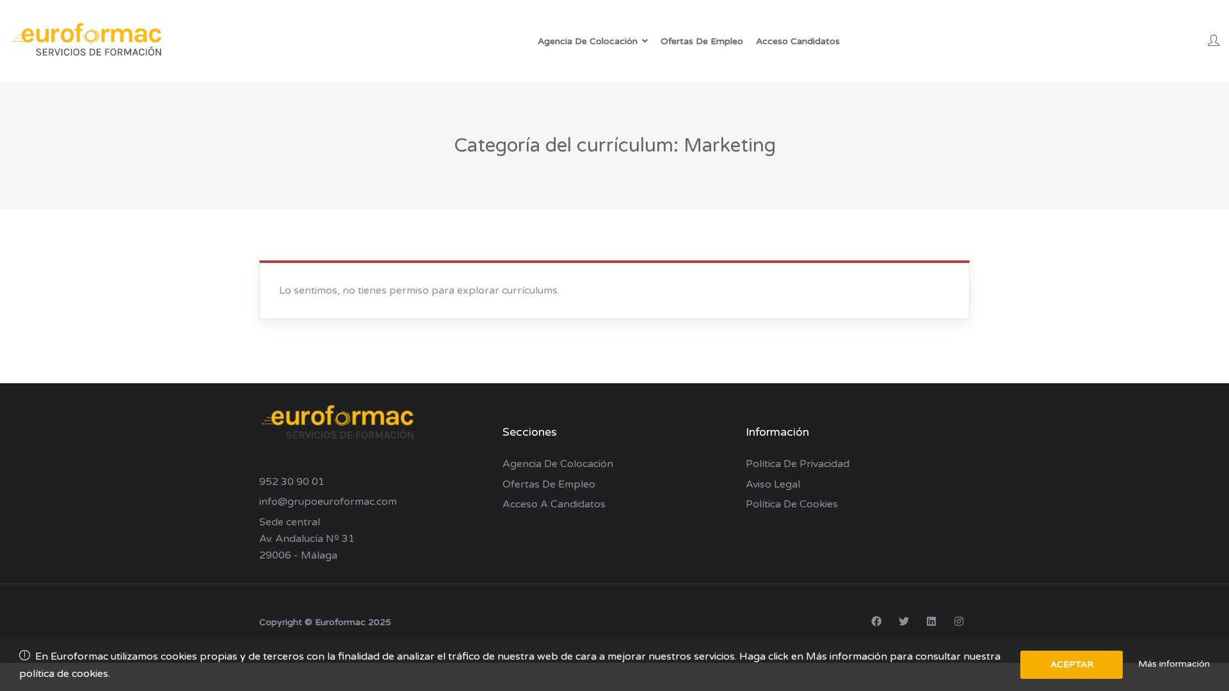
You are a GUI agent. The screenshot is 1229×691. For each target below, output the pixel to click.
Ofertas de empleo (548, 484)
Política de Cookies (792, 504)
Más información (1174, 663)
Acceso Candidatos (798, 41)
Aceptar (1071, 664)
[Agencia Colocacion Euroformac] (90, 41)
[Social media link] (876, 621)
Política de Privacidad (797, 463)
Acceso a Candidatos (554, 504)
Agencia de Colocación (557, 463)
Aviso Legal (773, 484)
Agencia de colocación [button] (588, 41)
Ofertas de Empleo (702, 41)
